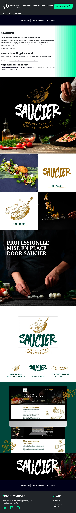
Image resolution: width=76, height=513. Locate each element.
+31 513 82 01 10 (57, 505)
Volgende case (38, 20)
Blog (43, 5)
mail (8, 500)
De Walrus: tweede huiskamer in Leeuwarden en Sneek (24, 61)
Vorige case (25, 20)
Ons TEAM (18, 6)
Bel (4, 500)
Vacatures (27, 5)
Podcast (50, 5)
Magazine (36, 5)
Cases (12, 5)
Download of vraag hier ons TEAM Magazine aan (16, 67)
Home (5, 13)
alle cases (51, 20)
